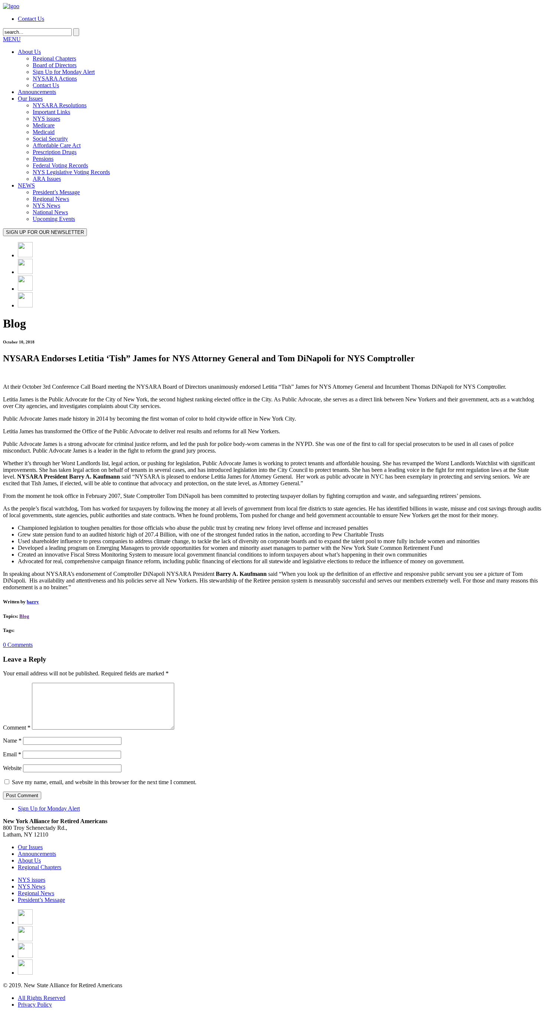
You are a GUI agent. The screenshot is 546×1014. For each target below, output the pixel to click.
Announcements (37, 92)
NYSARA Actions (55, 78)
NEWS (26, 185)
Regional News (51, 199)
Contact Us (31, 19)
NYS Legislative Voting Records (71, 172)
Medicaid (44, 132)
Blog (24, 616)
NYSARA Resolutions (60, 105)
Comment (16, 727)
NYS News (46, 205)
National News (50, 212)
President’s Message (56, 192)
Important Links (51, 112)
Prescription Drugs (55, 152)
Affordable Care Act (57, 145)
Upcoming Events (54, 219)
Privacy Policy (35, 1004)
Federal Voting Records (60, 165)
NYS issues (46, 118)
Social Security (50, 139)
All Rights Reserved (41, 998)
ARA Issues (47, 179)
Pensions (43, 159)
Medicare (44, 125)
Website (12, 768)
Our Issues (30, 98)
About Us (29, 52)
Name (12, 740)
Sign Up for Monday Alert (64, 72)
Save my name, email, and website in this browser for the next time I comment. (104, 782)
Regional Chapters (54, 58)
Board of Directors (55, 65)
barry (33, 601)
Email (12, 754)
